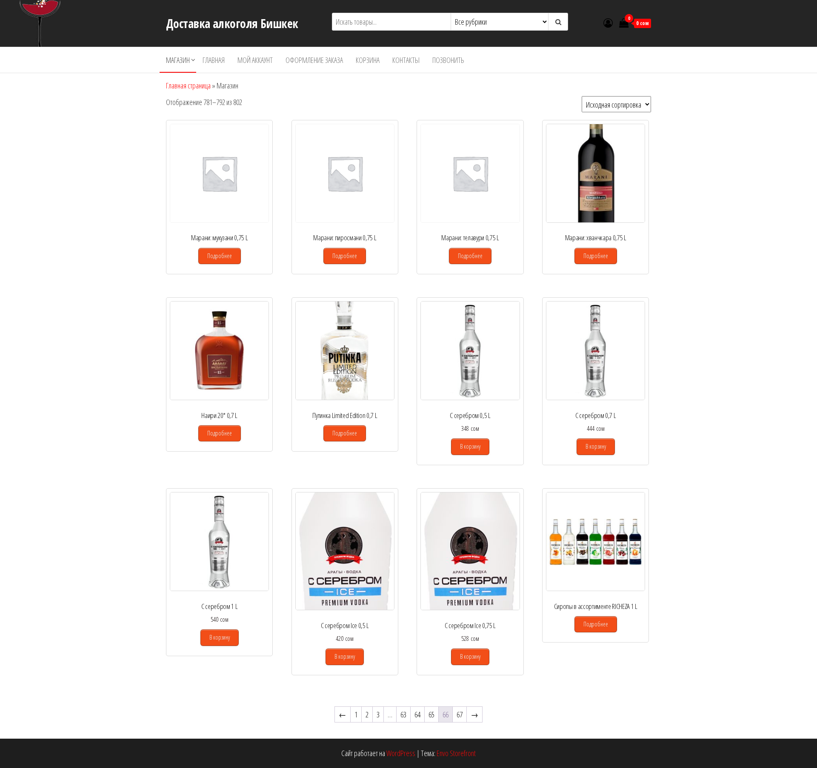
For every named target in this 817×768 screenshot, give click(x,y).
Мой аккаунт (255, 60)
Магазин (178, 60)
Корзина (368, 60)
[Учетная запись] (608, 22)
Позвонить (448, 60)
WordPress (400, 753)
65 (431, 714)
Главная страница (188, 85)
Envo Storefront (456, 753)
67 (460, 714)
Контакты (406, 60)
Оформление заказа (314, 60)
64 (417, 714)
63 (403, 714)
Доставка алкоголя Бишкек (232, 23)
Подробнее (219, 256)
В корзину (470, 446)
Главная (214, 60)
